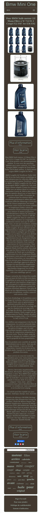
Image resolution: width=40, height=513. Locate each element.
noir (19, 476)
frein (27, 484)
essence (12, 473)
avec (18, 473)
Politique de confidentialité (21, 505)
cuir (23, 473)
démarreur (12, 476)
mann (10, 466)
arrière (15, 459)
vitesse (30, 462)
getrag (29, 473)
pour (30, 487)
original (21, 491)
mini (19, 466)
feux (31, 476)
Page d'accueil (20, 499)
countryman (14, 462)
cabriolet (26, 459)
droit (14, 480)
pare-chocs (21, 480)
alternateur (23, 462)
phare (9, 480)
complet (26, 470)
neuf (25, 475)
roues (9, 488)
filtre (27, 455)
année (32, 470)
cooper (29, 466)
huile (21, 487)
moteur (17, 455)
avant (11, 483)
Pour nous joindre (20, 502)
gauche (30, 479)
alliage (18, 470)
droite (32, 484)
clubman (20, 483)
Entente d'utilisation (20, 508)
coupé (10, 469)
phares (14, 488)
